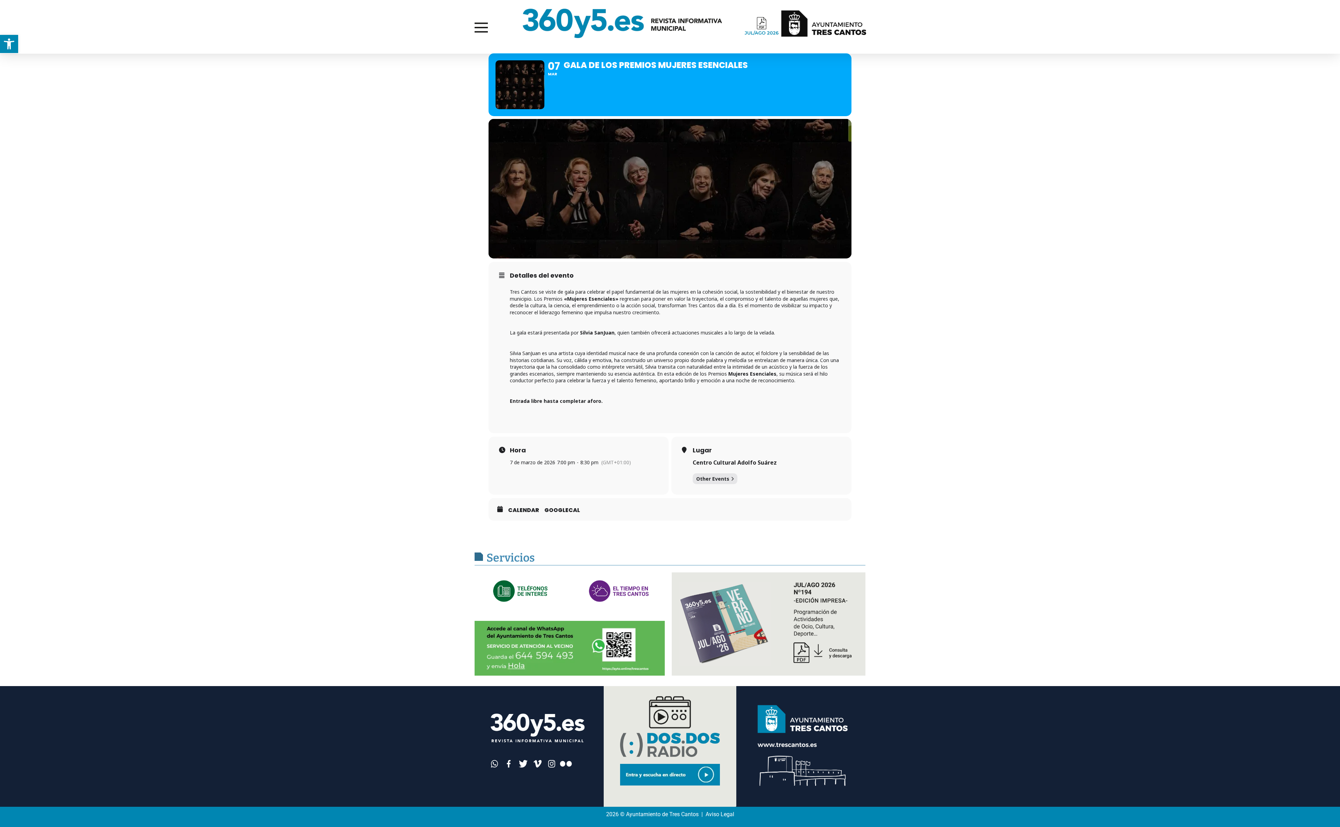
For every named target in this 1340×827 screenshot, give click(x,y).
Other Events (712, 478)
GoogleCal (562, 510)
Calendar (523, 510)
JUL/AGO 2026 (762, 33)
